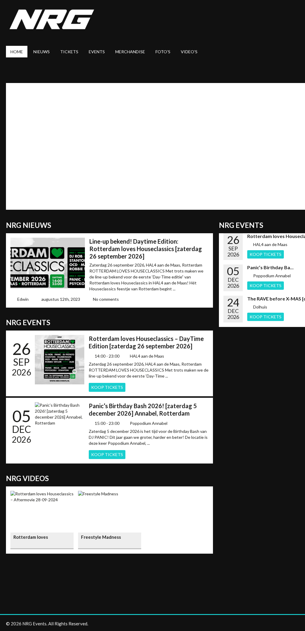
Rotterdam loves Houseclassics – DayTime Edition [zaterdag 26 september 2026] (146, 342)
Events (97, 51)
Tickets (69, 51)
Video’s (189, 51)
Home (16, 51)
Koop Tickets (107, 387)
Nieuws (41, 51)
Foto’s (162, 51)
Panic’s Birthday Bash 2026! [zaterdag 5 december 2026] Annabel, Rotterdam (143, 409)
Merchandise (130, 51)
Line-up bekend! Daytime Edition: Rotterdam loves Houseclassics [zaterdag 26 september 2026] (145, 249)
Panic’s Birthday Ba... (270, 267)
